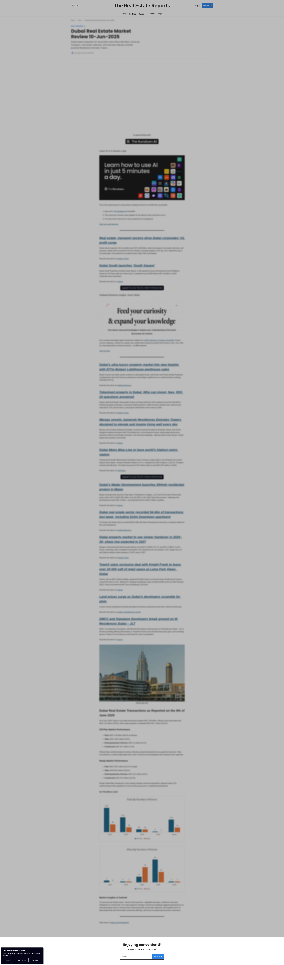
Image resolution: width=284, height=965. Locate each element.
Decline (35, 960)
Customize (22, 960)
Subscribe (158, 956)
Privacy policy (15, 953)
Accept (8, 960)
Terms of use (28, 953)
